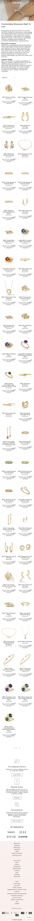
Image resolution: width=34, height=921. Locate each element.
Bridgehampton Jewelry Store (17, 889)
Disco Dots (17, 860)
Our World (17, 883)
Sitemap (17, 903)
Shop (17, 881)
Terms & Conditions (17, 899)
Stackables (17, 866)
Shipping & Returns (17, 895)
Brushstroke (17, 868)
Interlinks (17, 876)
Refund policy (17, 855)
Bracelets (17, 843)
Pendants (17, 849)
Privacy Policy (17, 897)
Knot (17, 872)
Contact (17, 891)
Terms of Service (17, 853)
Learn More (17, 775)
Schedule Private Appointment (17, 893)
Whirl (17, 862)
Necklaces (17, 847)
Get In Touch (17, 821)
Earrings (17, 845)
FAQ (17, 901)
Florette (17, 870)
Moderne (17, 874)
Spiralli (17, 864)
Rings (17, 851)
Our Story (17, 885)
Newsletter (16, 908)
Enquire (17, 798)
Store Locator (17, 887)
